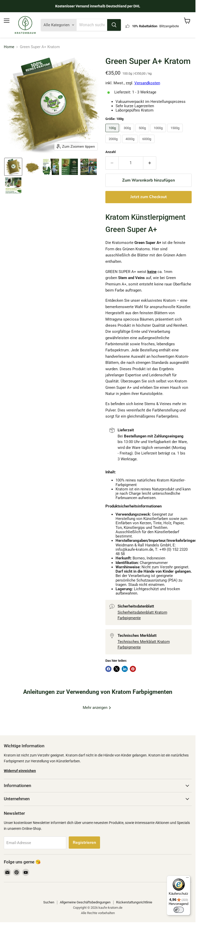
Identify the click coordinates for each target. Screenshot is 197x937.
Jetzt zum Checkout (148, 197)
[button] (13, 166)
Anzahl (110, 152)
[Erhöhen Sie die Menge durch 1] (149, 163)
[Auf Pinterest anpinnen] (133, 669)
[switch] (179, 910)
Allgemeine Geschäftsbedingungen (85, 902)
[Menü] (187, 879)
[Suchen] (114, 25)
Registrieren (84, 842)
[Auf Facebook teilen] (108, 669)
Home (9, 47)
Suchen (48, 902)
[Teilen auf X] (117, 669)
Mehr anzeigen (95, 707)
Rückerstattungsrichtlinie (134, 902)
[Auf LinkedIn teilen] (125, 669)
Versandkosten (147, 83)
